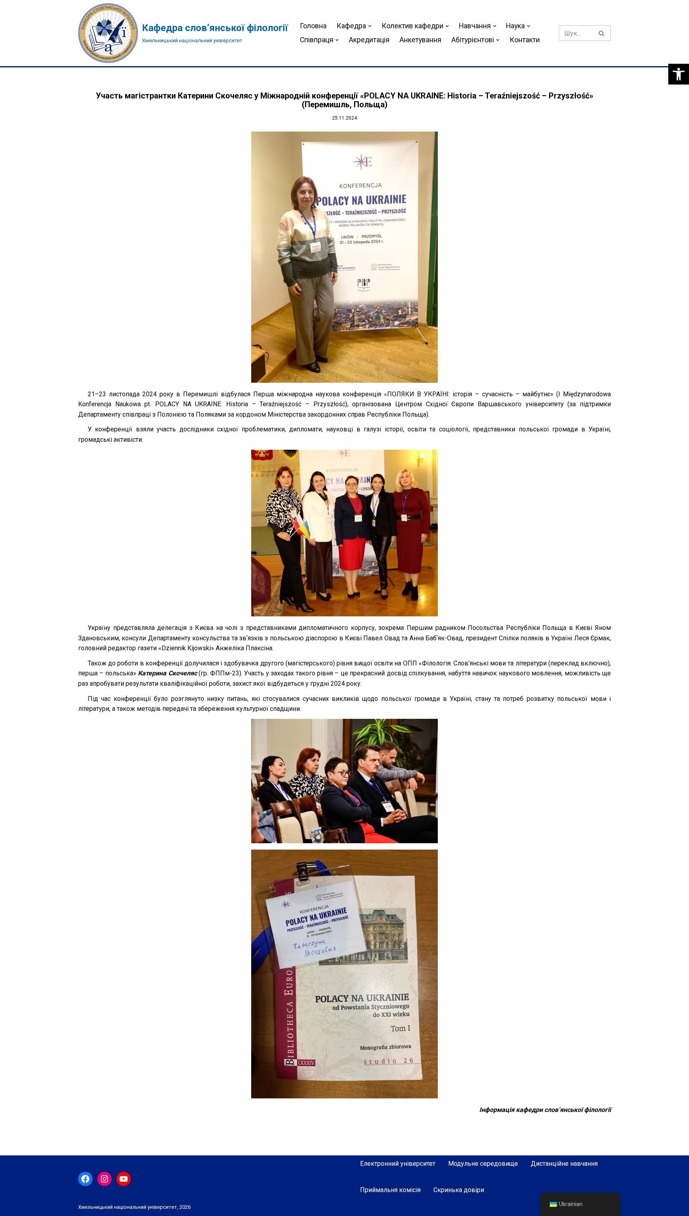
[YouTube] (123, 1179)
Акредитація (369, 40)
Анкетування (420, 40)
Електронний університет (397, 1163)
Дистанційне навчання (564, 1163)
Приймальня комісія (390, 1190)
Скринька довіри (458, 1190)
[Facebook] (85, 1179)
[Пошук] (602, 33)
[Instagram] (104, 1179)
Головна (313, 26)
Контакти (525, 40)
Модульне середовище (483, 1163)
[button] (678, 74)
